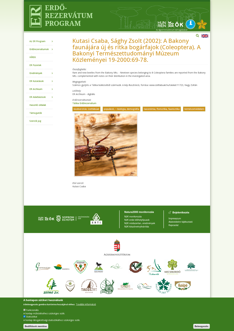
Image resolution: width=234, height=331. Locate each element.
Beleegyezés (201, 326)
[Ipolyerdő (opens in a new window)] (144, 285)
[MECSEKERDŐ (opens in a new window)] (172, 266)
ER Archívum (35, 89)
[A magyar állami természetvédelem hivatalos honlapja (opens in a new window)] (191, 23)
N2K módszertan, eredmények (139, 223)
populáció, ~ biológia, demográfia (121, 108)
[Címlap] (34, 16)
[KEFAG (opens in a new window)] (125, 285)
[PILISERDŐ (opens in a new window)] (98, 266)
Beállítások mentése (36, 326)
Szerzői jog (35, 120)
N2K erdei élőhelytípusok (136, 219)
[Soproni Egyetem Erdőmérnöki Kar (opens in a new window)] (73, 218)
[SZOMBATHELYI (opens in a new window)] (136, 266)
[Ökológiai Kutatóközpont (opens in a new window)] (170, 23)
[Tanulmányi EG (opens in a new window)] (89, 285)
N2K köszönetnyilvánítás (136, 226)
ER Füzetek (35, 65)
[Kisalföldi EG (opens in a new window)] (107, 285)
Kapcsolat (173, 225)
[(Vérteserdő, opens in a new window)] (70, 285)
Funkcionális (32, 309)
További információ (86, 304)
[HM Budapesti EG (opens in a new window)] (191, 266)
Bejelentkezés (180, 212)
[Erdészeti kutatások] (202, 23)
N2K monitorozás (133, 216)
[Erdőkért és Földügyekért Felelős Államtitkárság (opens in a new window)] (117, 247)
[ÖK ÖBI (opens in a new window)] (46, 218)
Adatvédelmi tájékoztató (181, 221)
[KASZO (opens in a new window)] (183, 285)
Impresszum (175, 218)
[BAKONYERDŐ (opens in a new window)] (116, 266)
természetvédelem (194, 108)
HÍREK (32, 57)
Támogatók (35, 112)
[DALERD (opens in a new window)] (164, 285)
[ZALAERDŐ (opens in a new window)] (154, 266)
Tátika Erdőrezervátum (84, 103)
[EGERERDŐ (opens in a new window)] (42, 266)
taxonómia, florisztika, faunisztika (162, 108)
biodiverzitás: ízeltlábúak (86, 108)
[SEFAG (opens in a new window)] (51, 285)
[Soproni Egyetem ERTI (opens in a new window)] (96, 218)
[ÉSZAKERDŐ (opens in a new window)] (62, 266)
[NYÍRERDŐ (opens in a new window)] (81, 266)
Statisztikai (31, 316)
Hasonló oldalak (37, 104)
